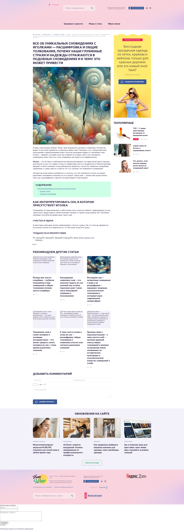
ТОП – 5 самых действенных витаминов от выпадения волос (140, 132)
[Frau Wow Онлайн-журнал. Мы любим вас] (42, 9)
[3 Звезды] (56, 238)
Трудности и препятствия (48, 194)
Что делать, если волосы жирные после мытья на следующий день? (141, 164)
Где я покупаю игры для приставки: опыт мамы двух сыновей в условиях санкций (136, 448)
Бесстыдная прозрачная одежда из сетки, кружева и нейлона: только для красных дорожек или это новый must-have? (132, 58)
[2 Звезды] (46, 238)
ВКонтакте (147, 8)
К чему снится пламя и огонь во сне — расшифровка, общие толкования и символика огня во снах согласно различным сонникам (71, 340)
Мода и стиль (95, 23)
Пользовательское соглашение (42, 487)
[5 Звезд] (74, 238)
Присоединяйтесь (137, 8)
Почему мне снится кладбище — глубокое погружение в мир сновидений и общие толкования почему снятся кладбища (43, 284)
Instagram (150, 8)
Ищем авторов (95, 495)
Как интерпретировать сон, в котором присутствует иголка (57, 189)
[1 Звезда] (37, 238)
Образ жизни (114, 23)
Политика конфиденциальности (63, 487)
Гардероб (97, 441)
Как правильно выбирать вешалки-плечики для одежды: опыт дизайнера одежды (106, 448)
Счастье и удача (45, 191)
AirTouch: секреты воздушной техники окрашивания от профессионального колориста (73, 449)
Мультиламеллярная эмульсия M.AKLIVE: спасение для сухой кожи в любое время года (46, 448)
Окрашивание (67, 441)
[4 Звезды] (65, 238)
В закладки (55, 4)
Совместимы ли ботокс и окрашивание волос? (142, 148)
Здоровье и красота (73, 23)
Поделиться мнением (134, 82)
